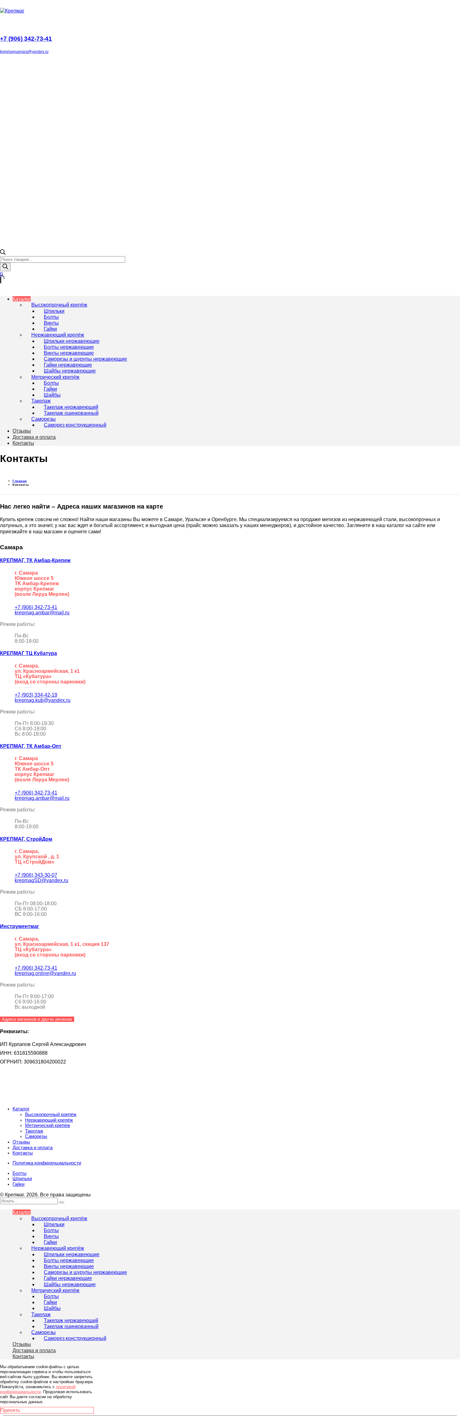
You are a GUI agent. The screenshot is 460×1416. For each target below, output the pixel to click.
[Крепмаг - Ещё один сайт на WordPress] (12, 10)
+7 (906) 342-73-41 (36, 607)
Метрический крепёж (47, 1125)
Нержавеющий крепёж (49, 1120)
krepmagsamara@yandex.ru (24, 51)
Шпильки (22, 1178)
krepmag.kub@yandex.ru (42, 700)
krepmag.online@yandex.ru (45, 973)
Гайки (18, 1184)
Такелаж (34, 1131)
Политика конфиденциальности (47, 1162)
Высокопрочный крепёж (50, 1114)
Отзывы (21, 1141)
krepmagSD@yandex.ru (41, 880)
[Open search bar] (3, 253)
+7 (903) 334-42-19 (36, 695)
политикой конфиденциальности (37, 1389)
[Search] (61, 1202)
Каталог (21, 1108)
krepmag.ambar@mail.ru (42, 612)
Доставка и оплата (33, 1147)
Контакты (23, 1152)
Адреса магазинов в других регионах (37, 1019)
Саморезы (36, 1136)
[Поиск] (5, 267)
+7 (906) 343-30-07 (36, 875)
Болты (20, 1173)
